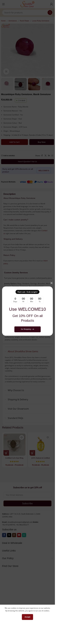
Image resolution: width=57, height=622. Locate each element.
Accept (27, 617)
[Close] (51, 282)
